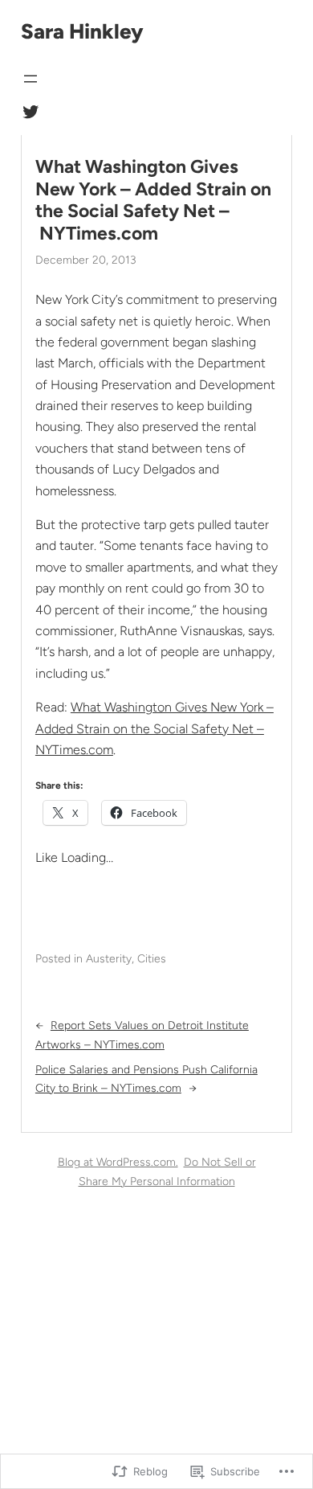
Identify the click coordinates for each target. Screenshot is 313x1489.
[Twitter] (30, 111)
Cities (151, 959)
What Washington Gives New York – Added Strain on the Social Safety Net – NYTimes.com (153, 200)
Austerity (109, 959)
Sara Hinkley (82, 31)
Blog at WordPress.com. (118, 1162)
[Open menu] (30, 78)
